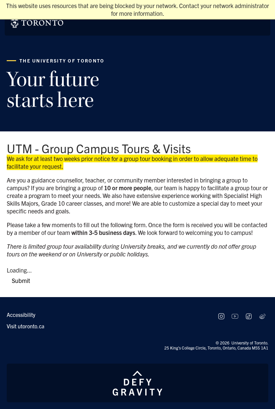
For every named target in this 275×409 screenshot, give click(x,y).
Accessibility (21, 314)
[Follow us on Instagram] (221, 316)
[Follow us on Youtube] (235, 316)
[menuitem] (108, 315)
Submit (21, 280)
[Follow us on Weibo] (262, 316)
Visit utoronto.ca (25, 326)
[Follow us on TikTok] (249, 316)
